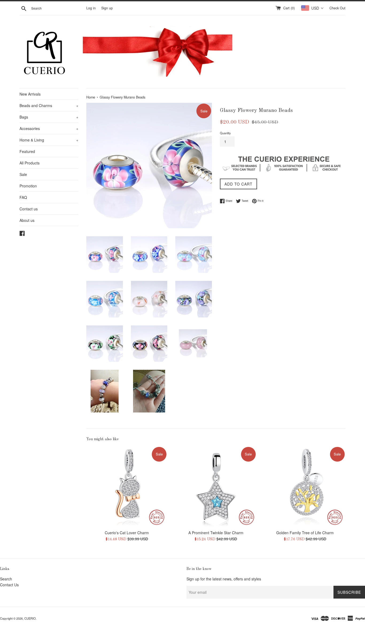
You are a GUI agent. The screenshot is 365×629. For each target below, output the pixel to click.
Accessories (49, 128)
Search (6, 578)
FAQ (23, 197)
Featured (27, 151)
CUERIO (30, 618)
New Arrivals (30, 94)
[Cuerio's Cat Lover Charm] (126, 486)
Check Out (337, 8)
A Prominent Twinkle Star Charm (215, 532)
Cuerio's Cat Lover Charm (127, 532)
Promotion (28, 185)
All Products (30, 163)
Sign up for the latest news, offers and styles (224, 578)
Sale (23, 174)
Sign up (107, 8)
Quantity (225, 133)
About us (27, 220)
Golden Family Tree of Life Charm (305, 532)
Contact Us (9, 584)
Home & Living (49, 140)
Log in (91, 8)
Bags (49, 117)
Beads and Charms (49, 105)
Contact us (29, 208)
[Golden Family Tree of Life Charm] (305, 486)
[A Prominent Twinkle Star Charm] (215, 486)
